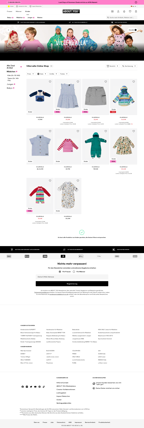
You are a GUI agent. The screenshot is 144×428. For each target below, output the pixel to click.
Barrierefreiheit (90, 422)
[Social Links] (22, 387)
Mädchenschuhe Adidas (28, 339)
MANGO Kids (102, 360)
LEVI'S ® (49, 354)
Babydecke (75, 329)
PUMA (74, 363)
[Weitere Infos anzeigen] (40, 122)
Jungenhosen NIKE (78, 339)
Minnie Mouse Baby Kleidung (55, 339)
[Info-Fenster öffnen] (136, 2)
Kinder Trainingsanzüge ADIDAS (31, 342)
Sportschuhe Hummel (105, 339)
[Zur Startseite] (32, 378)
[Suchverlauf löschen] (136, 17)
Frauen (9, 11)
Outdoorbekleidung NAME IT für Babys (84, 342)
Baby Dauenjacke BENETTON (55, 333)
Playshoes (49, 363)
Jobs (52, 422)
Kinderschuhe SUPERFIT (28, 329)
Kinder (27, 11)
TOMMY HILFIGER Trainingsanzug (31, 336)
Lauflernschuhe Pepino (53, 342)
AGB (70, 422)
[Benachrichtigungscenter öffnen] (124, 11)
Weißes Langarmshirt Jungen (81, 336)
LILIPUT (48, 360)
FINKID (74, 354)
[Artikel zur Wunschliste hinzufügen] (50, 81)
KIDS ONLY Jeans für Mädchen (107, 329)
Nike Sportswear (26, 351)
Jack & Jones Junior (52, 357)
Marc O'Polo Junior (27, 363)
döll (99, 351)
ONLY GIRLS (76, 357)
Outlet (11, 6)
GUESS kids (101, 354)
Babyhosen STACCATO (105, 336)
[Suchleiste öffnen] (107, 17)
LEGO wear (101, 357)
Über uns (36, 422)
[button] (113, 66)
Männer (19, 11)
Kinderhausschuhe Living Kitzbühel (109, 333)
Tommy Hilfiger (25, 357)
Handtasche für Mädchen (54, 329)
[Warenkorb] (136, 11)
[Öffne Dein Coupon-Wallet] (112, 11)
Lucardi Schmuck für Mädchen (81, 333)
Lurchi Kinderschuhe (78, 360)
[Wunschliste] (130, 11)
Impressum (78, 422)
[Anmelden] (118, 11)
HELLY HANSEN (25, 360)
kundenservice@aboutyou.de (59, 294)
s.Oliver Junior (102, 363)
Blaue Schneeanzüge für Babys (30, 333)
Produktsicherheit (104, 422)
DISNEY (23, 354)
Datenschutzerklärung (41, 292)
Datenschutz (61, 422)
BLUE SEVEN (50, 351)
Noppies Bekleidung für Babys (55, 336)
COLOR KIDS (76, 351)
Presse (45, 422)
